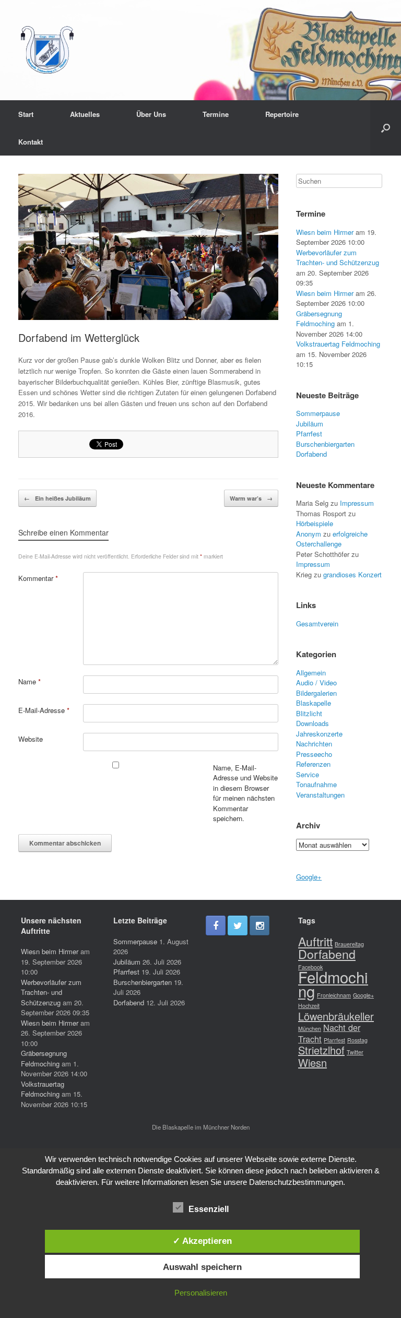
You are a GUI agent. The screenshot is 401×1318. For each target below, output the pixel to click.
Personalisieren (200, 1292)
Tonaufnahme (316, 784)
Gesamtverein (317, 623)
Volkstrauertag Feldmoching (338, 344)
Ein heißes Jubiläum (57, 498)
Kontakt (30, 142)
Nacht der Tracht (329, 1033)
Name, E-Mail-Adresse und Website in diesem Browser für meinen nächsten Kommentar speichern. (245, 793)
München (309, 1028)
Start (25, 114)
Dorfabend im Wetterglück (78, 337)
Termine (216, 114)
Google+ (309, 877)
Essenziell (208, 1209)
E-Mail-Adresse (43, 710)
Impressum (357, 503)
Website (30, 739)
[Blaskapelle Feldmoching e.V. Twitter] (237, 925)
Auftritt (315, 941)
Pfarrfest (309, 433)
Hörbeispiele (314, 523)
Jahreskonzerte (319, 734)
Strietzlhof (321, 1050)
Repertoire (282, 114)
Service (307, 774)
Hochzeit (309, 1006)
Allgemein (311, 673)
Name (29, 681)
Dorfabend (311, 454)
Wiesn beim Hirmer (324, 232)
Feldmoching (333, 984)
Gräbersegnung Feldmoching (319, 318)
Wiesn (312, 1062)
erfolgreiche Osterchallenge (332, 539)
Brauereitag (349, 944)
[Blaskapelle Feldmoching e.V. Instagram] (259, 925)
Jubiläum (309, 424)
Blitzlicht (309, 713)
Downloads (312, 723)
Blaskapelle (313, 703)
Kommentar (38, 578)
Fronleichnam (334, 995)
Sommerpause (318, 413)
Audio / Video (316, 682)
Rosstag (357, 1040)
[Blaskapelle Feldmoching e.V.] (47, 50)
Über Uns (151, 114)
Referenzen (313, 764)
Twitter (355, 1052)
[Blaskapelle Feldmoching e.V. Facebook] (216, 925)
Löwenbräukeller (336, 1016)
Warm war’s (251, 498)
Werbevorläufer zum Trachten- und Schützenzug (337, 257)
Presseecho (314, 754)
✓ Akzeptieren (202, 1240)
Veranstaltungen (320, 795)
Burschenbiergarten (325, 444)
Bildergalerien (316, 693)
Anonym (308, 534)
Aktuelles (85, 114)
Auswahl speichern (202, 1267)
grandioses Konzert (352, 574)
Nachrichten (314, 744)
